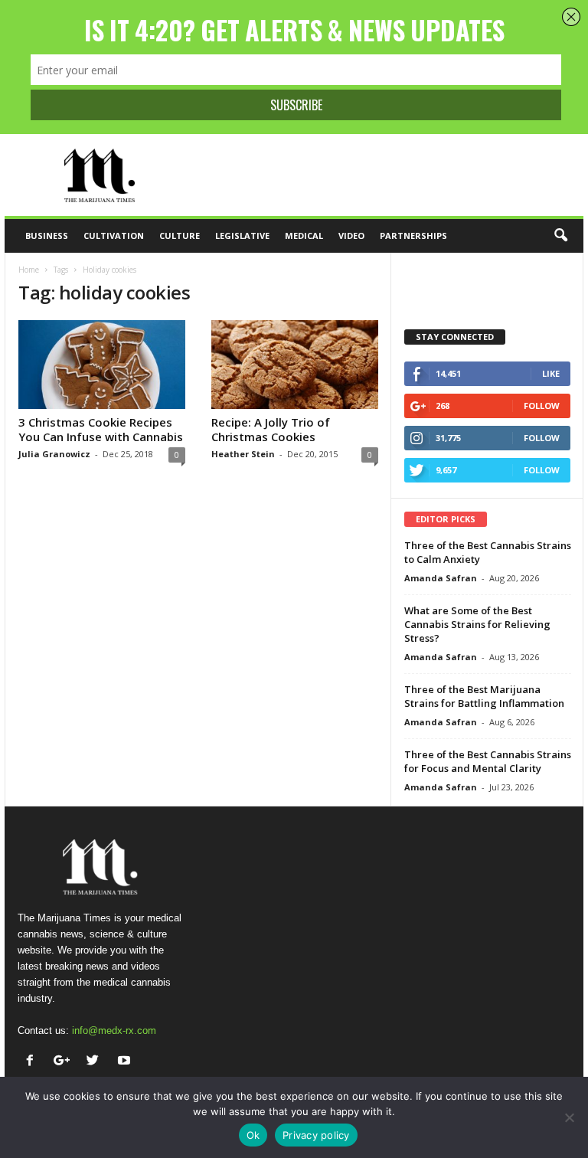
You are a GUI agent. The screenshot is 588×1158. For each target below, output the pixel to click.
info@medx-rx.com (114, 1030)
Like (551, 373)
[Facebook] (33, 1062)
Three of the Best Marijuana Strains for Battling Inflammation (484, 696)
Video (351, 235)
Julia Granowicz (54, 454)
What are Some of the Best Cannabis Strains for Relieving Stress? (477, 624)
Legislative (242, 235)
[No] (569, 1117)
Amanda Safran (440, 578)
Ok (253, 1135)
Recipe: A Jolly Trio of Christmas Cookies (270, 429)
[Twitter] (96, 1062)
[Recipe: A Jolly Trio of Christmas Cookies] (294, 364)
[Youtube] (126, 1062)
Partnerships (413, 235)
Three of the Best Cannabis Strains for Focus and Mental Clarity (487, 761)
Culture (179, 235)
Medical (304, 235)
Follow (542, 405)
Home (28, 269)
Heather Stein (243, 454)
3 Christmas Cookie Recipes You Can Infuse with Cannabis (100, 429)
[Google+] (64, 1062)
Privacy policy (316, 1135)
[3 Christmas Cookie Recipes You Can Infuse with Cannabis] (101, 364)
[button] (560, 236)
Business (46, 235)
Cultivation (113, 235)
